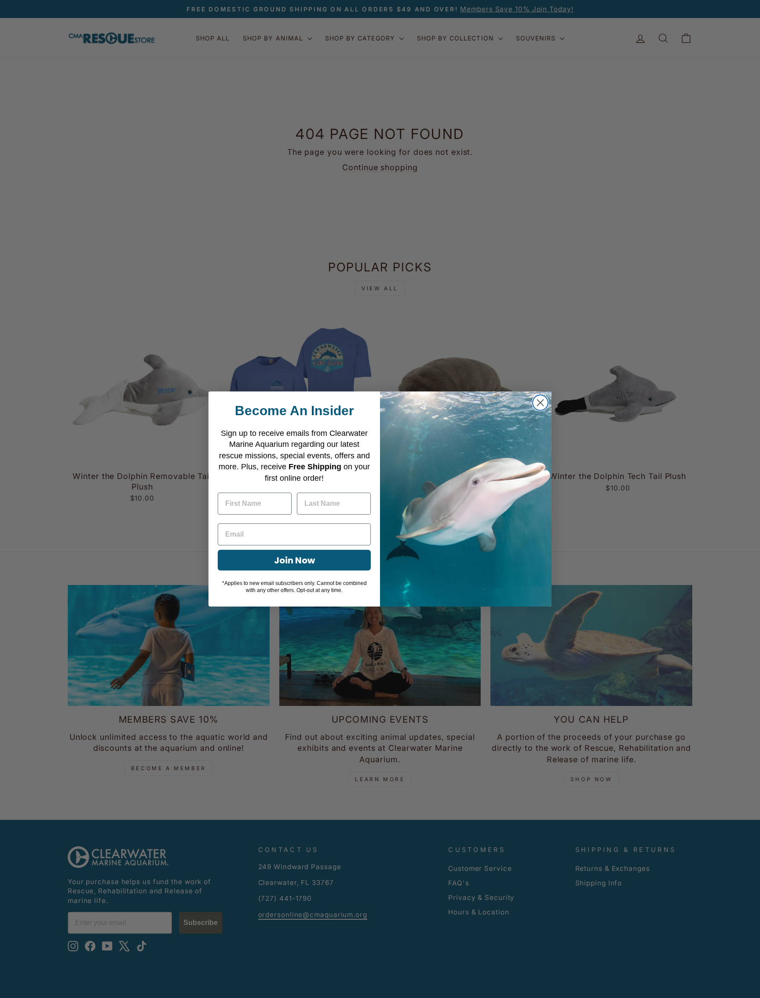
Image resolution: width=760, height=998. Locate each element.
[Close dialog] (540, 402)
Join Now (294, 560)
